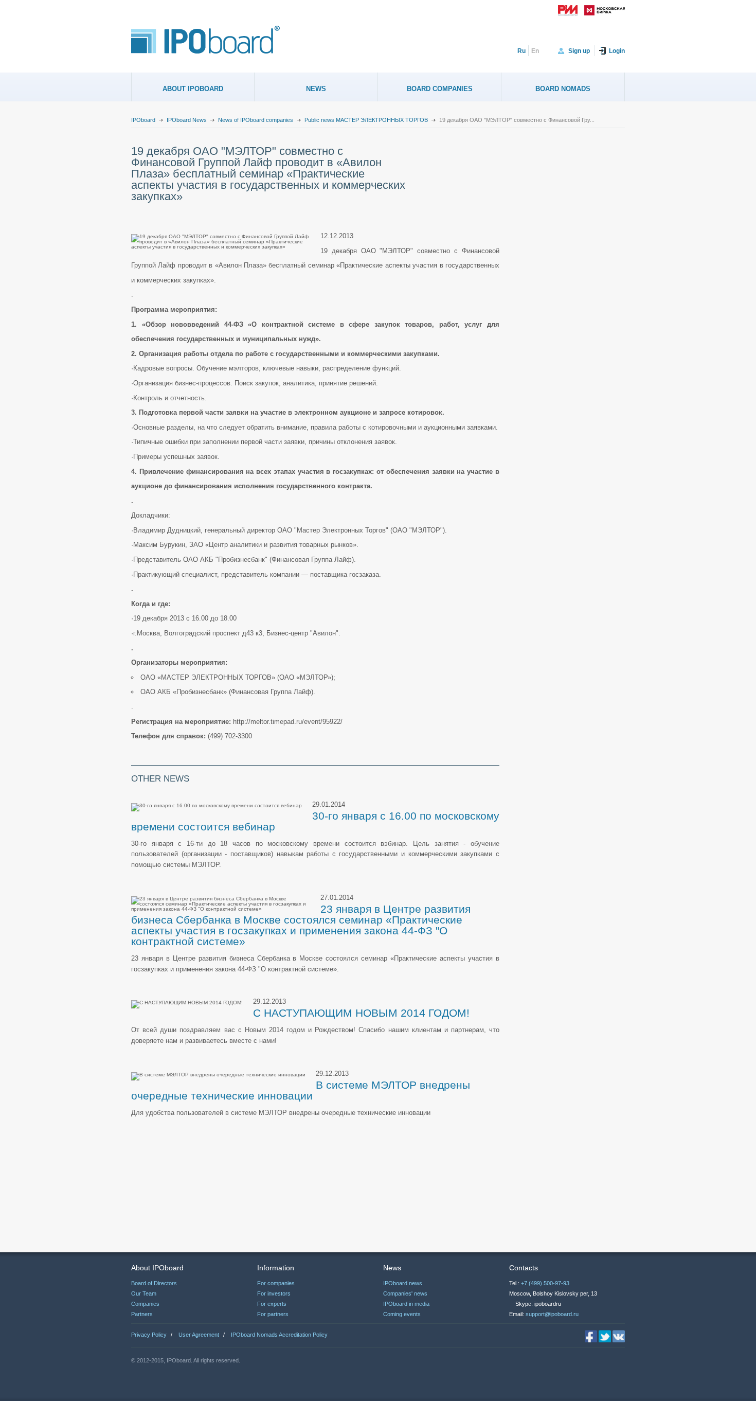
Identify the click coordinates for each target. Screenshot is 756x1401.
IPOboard (143, 120)
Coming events (402, 1314)
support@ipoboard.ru (552, 1314)
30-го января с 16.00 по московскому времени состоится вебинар (315, 821)
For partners (273, 1314)
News (316, 89)
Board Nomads (562, 89)
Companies (145, 1304)
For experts (271, 1304)
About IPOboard (193, 89)
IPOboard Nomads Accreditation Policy (279, 1335)
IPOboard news (402, 1283)
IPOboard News (187, 120)
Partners (142, 1314)
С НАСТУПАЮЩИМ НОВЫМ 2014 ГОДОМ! (361, 1013)
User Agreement (198, 1335)
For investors (274, 1293)
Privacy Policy (149, 1335)
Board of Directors (154, 1283)
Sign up (579, 51)
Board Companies (440, 89)
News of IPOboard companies (255, 120)
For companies (276, 1283)
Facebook (591, 1336)
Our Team (143, 1293)
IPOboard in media (406, 1304)
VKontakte (619, 1336)
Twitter (605, 1336)
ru (521, 51)
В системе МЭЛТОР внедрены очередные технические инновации (300, 1090)
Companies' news (405, 1293)
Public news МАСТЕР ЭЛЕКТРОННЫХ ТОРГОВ (366, 120)
